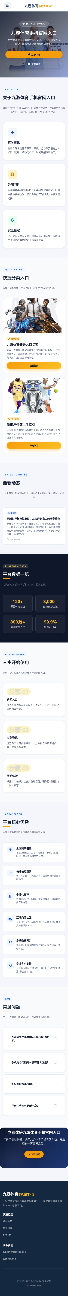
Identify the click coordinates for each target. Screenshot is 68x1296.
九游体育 (39, 6)
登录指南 (7, 1227)
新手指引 (7, 1234)
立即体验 (35, 54)
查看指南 (34, 365)
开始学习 (34, 445)
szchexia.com (9, 1258)
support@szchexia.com (14, 1251)
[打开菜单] (7, 5)
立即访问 (35, 1154)
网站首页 (7, 1220)
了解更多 (35, 64)
